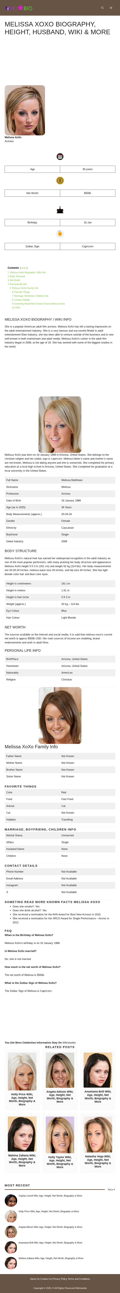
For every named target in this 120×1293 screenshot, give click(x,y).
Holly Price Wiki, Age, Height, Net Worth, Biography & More (22, 1099)
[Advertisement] (60, 63)
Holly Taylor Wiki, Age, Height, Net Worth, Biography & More (60, 1162)
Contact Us (46, 1279)
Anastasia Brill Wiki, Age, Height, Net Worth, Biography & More (98, 1096)
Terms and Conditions (79, 1279)
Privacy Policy (59, 1279)
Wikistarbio (69, 1042)
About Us (35, 1279)
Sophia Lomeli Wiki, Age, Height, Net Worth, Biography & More (50, 1195)
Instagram (12, 885)
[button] (102, 8)
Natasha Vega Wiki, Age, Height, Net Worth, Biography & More (98, 1161)
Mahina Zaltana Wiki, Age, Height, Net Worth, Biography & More (22, 1160)
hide (24, 268)
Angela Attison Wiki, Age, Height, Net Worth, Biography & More (59, 1096)
